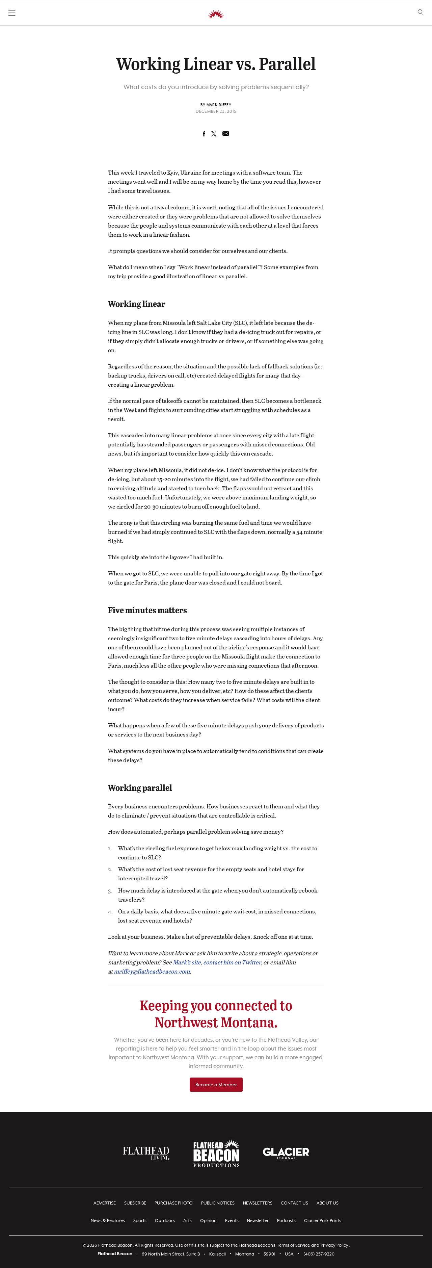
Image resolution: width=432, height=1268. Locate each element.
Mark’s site (187, 962)
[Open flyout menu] (12, 13)
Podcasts (286, 1220)
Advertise (104, 1203)
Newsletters (257, 1203)
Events (232, 1220)
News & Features (108, 1220)
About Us (328, 1203)
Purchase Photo (174, 1203)
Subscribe (135, 1203)
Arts (187, 1220)
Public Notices (218, 1203)
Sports (139, 1220)
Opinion (208, 1220)
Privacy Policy (334, 1245)
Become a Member (216, 1084)
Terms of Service (293, 1245)
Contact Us (294, 1203)
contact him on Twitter (232, 962)
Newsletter (258, 1220)
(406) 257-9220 (318, 1254)
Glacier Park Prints (322, 1220)
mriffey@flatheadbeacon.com (152, 971)
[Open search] (421, 12)
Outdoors (165, 1220)
